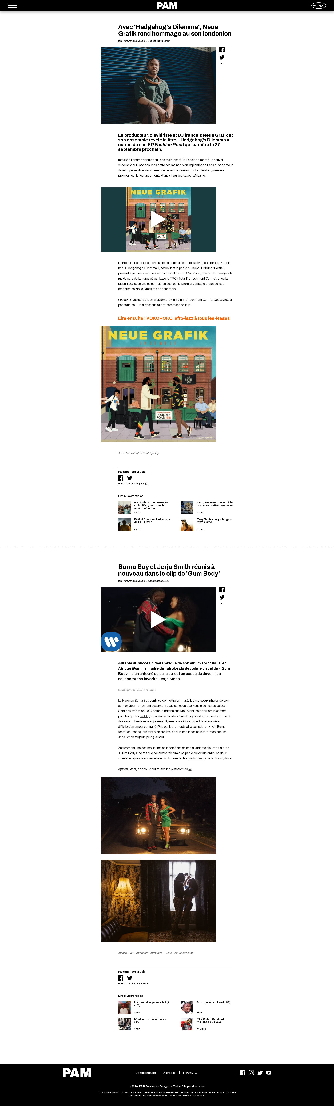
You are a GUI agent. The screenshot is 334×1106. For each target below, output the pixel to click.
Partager (318, 5)
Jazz (121, 453)
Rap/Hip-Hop (150, 453)
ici (189, 305)
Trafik (176, 1086)
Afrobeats (142, 953)
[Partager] (222, 49)
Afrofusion (156, 953)
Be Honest (196, 758)
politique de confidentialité (166, 1092)
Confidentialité (146, 1072)
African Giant (126, 953)
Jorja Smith (126, 737)
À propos (169, 1072)
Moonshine (198, 1086)
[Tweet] (222, 57)
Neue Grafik (133, 453)
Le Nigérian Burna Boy (133, 700)
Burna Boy (171, 953)
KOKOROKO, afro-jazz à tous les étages (188, 318)
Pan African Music (134, 40)
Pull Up (145, 716)
